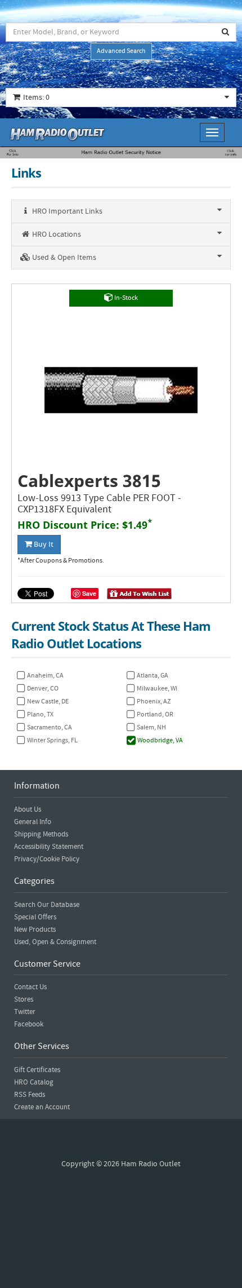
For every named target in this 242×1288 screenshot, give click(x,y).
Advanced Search (121, 51)
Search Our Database (46, 904)
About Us (27, 809)
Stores (23, 999)
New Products (35, 929)
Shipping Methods (41, 834)
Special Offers (35, 917)
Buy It (42, 544)
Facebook (28, 1024)
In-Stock (125, 298)
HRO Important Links (66, 211)
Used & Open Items (63, 258)
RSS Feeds (29, 1094)
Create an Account (42, 1107)
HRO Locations (55, 234)
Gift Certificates (37, 1069)
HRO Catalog (33, 1082)
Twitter (24, 1011)
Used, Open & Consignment (55, 941)
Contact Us (30, 987)
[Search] (225, 32)
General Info (32, 821)
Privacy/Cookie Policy (46, 859)
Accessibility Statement (48, 846)
